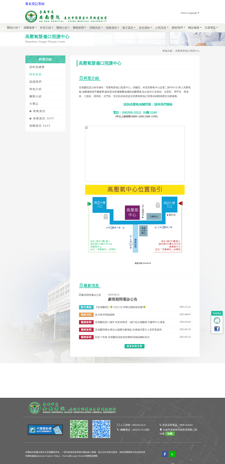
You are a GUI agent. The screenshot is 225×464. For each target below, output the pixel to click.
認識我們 (35, 81)
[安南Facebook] (101, 429)
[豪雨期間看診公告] (90, 294)
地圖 (169, 433)
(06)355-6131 (139, 425)
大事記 (34, 103)
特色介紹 (35, 89)
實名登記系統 (35, 4)
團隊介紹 (35, 96)
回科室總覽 (37, 67)
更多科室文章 (134, 346)
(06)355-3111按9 (141, 429)
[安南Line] (79, 429)
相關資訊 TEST (40, 125)
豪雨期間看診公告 (122, 299)
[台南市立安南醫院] (72, 407)
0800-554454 (186, 425)
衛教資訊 (39, 111)
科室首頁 (35, 74)
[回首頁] (217, 320)
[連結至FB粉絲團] (217, 328)
